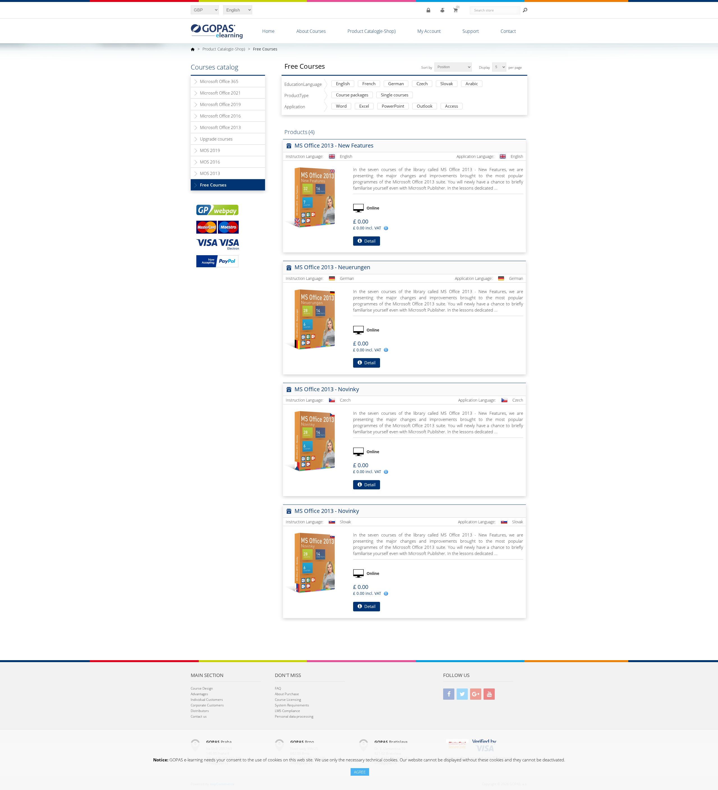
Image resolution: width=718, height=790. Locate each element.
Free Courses (213, 185)
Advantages (199, 694)
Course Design (202, 688)
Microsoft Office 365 (219, 81)
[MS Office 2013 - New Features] (314, 197)
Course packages (352, 95)
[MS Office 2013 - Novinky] (314, 441)
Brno (302, 742)
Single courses (394, 95)
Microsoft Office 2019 (220, 104)
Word (341, 106)
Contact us (199, 716)
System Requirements (292, 705)
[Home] (193, 49)
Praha (219, 742)
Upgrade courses (216, 139)
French (369, 84)
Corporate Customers (207, 705)
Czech (422, 84)
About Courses (311, 31)
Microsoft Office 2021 (220, 93)
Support (470, 31)
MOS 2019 (210, 150)
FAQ (278, 688)
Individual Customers (207, 699)
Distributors (200, 710)
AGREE (360, 772)
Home (268, 31)
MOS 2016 (210, 162)
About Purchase (287, 694)
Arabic (472, 84)
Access (451, 106)
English (343, 84)
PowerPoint (393, 106)
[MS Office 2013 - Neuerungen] (314, 319)
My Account (429, 31)
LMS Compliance (287, 710)
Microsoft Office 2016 (220, 116)
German (396, 84)
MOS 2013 (210, 173)
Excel (364, 106)
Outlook (424, 106)
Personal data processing (294, 716)
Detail (369, 241)
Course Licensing (288, 699)
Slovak (446, 84)
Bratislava (391, 742)
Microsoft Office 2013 (220, 127)
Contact (508, 31)
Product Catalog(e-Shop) (371, 31)
